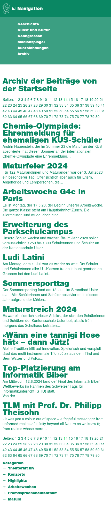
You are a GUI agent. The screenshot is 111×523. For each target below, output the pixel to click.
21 (102, 99)
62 (5, 116)
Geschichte (28, 24)
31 (51, 105)
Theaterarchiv (21, 468)
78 (87, 116)
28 (36, 105)
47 (30, 110)
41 (103, 105)
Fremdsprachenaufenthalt (32, 493)
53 (61, 110)
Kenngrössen (30, 36)
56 (77, 110)
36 (77, 105)
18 (86, 99)
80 (98, 116)
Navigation (30, 8)
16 (76, 99)
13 (60, 99)
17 (81, 99)
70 (46, 116)
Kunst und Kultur (34, 30)
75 (72, 116)
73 (61, 116)
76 (77, 116)
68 (36, 116)
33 (61, 105)
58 (87, 110)
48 (36, 110)
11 (50, 99)
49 (41, 110)
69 (41, 116)
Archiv (23, 54)
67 (30, 116)
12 (55, 99)
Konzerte (16, 474)
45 (20, 110)
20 (96, 99)
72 (56, 116)
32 (56, 105)
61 (103, 110)
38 (87, 105)
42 (5, 110)
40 (98, 105)
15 (71, 99)
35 (72, 105)
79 (92, 116)
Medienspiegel (31, 42)
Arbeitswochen (22, 487)
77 (82, 116)
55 (72, 110)
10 (45, 99)
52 (56, 110)
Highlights (17, 481)
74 (67, 116)
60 (98, 110)
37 (82, 105)
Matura (14, 499)
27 (30, 105)
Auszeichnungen (33, 48)
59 (92, 110)
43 (10, 110)
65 (20, 116)
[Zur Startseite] (6, 7)
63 (10, 116)
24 (15, 105)
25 (20, 105)
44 (15, 110)
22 (5, 105)
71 (51, 116)
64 (15, 116)
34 (67, 105)
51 (51, 110)
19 (91, 99)
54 (67, 110)
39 (92, 105)
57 (82, 110)
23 (10, 105)
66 (25, 116)
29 (41, 105)
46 (25, 110)
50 (46, 110)
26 (25, 105)
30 (46, 105)
